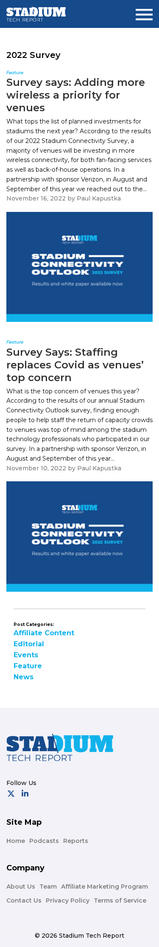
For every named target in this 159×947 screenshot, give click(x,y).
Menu (144, 11)
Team (48, 886)
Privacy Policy (67, 900)
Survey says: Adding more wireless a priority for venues (75, 95)
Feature (28, 666)
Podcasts (44, 841)
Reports (75, 841)
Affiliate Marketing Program (104, 886)
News (23, 677)
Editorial (29, 644)
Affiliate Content (44, 633)
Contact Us (24, 900)
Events (26, 655)
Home (15, 841)
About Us (20, 886)
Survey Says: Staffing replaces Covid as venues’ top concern (75, 365)
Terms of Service (120, 900)
